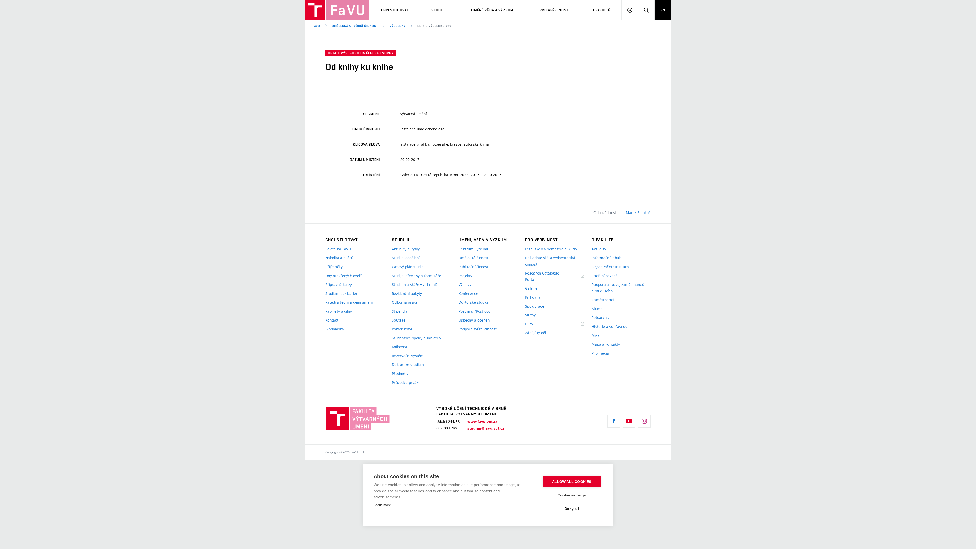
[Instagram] (644, 421)
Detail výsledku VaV (434, 26)
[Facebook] (613, 421)
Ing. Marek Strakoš (634, 212)
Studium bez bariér (341, 293)
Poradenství (402, 329)
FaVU (316, 26)
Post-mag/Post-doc (475, 311)
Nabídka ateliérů (339, 257)
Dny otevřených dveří (343, 275)
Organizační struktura (610, 266)
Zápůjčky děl (535, 332)
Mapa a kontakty (606, 344)
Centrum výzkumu (474, 249)
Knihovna (399, 346)
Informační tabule (607, 257)
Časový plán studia (408, 266)
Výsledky (398, 26)
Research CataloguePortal (542, 276)
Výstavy (465, 284)
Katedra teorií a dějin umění (349, 302)
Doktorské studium (408, 364)
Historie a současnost (610, 326)
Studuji (439, 10)
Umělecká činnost (474, 257)
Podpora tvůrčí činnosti (478, 329)
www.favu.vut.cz (482, 421)
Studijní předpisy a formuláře (416, 275)
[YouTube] (629, 421)
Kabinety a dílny (338, 311)
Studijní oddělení (406, 257)
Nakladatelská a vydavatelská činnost (550, 261)
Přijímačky (334, 266)
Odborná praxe (405, 302)
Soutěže (398, 320)
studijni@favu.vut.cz (485, 428)
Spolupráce (534, 306)
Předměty (400, 373)
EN (663, 10)
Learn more (382, 505)
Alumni (597, 308)
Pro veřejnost (554, 10)
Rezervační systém (408, 355)
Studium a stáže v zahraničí (415, 284)
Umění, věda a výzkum (492, 10)
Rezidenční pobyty (407, 293)
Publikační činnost (474, 266)
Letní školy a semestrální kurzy (551, 249)
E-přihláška (334, 329)
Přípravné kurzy (338, 284)
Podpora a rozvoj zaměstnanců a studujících (618, 287)
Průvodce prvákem (408, 382)
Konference (468, 293)
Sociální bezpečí (605, 275)
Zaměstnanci (603, 299)
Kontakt (331, 320)
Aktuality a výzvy (406, 249)
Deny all (572, 509)
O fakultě (601, 10)
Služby (530, 315)
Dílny (529, 324)
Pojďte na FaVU (338, 249)
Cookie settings (572, 495)
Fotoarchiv (600, 317)
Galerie (531, 288)
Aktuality (599, 249)
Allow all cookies (571, 482)
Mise (596, 335)
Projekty (465, 275)
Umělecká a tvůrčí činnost (355, 26)
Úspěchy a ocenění (475, 320)
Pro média (600, 353)
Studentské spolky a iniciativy (416, 338)
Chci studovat (395, 10)
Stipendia (400, 311)
